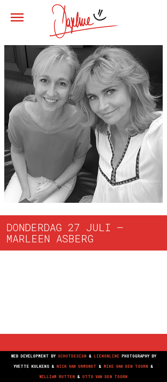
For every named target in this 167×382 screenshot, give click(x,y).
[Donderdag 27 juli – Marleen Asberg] (83, 123)
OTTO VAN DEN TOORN (105, 376)
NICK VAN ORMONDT (76, 366)
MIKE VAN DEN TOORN (126, 366)
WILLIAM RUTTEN (57, 376)
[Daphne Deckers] (84, 35)
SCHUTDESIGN (72, 356)
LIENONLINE (106, 356)
